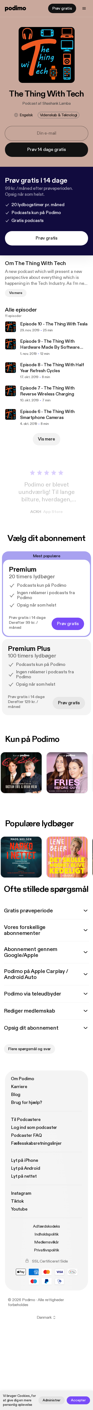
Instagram (21, 1193)
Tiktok (17, 1201)
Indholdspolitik (46, 1234)
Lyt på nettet (24, 1176)
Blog (15, 1094)
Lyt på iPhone (24, 1160)
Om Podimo (22, 1079)
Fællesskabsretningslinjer (36, 1143)
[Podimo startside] (15, 8)
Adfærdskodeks (46, 1226)
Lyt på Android (25, 1168)
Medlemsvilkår (46, 1242)
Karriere (19, 1087)
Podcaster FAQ (26, 1135)
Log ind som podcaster (34, 1127)
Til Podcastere (25, 1119)
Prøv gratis (62, 8)
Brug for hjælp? (26, 1102)
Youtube (19, 1209)
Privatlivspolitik (46, 1250)
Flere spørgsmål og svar (29, 1048)
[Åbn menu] (84, 8)
